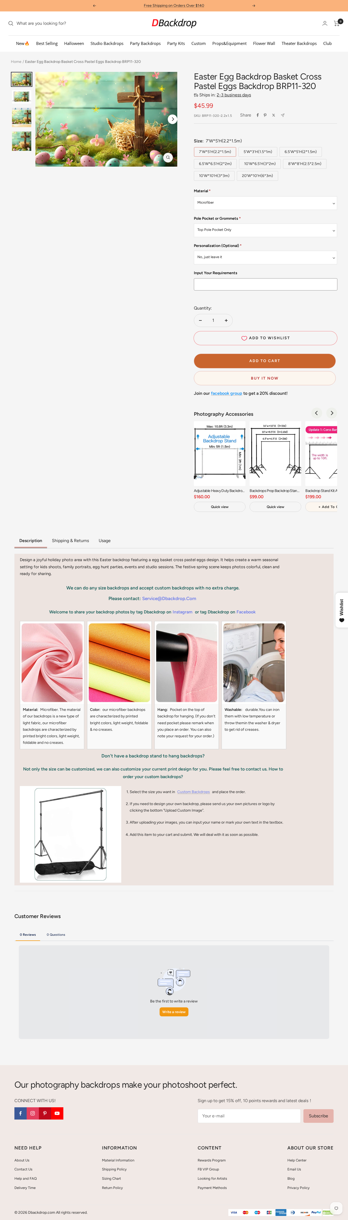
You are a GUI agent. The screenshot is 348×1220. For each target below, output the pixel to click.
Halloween (74, 43)
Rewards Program (212, 1160)
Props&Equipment (229, 43)
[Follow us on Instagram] (33, 1113)
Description (30, 540)
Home (16, 61)
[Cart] (337, 23)
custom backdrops (193, 792)
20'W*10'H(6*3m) (257, 175)
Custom (198, 43)
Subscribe (318, 1115)
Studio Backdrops (107, 43)
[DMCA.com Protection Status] (328, 1212)
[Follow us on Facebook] (20, 1113)
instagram (182, 611)
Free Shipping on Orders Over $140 (174, 5)
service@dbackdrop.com (169, 598)
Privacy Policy (298, 1188)
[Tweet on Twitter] (273, 115)
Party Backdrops (145, 43)
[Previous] (316, 413)
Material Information (118, 1160)
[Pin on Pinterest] (265, 115)
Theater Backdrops (299, 43)
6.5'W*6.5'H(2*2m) (215, 163)
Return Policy (112, 1188)
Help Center (296, 1160)
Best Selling (47, 43)
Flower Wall (264, 43)
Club (327, 43)
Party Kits (176, 43)
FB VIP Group (208, 1169)
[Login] (324, 23)
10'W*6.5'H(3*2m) (260, 163)
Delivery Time (25, 1188)
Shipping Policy (114, 1169)
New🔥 (23, 43)
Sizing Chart (111, 1178)
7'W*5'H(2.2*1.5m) (215, 151)
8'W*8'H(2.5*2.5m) (304, 163)
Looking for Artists (212, 1178)
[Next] (172, 119)
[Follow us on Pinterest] (45, 1113)
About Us (21, 1160)
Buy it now (265, 378)
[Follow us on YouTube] (57, 1113)
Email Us (294, 1169)
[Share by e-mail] (282, 115)
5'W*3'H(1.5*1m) (258, 151)
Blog (291, 1178)
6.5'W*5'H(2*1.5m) (301, 151)
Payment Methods (212, 1188)
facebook (246, 611)
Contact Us (23, 1169)
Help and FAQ (25, 1178)
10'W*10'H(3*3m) (214, 175)
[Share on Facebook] (258, 115)
